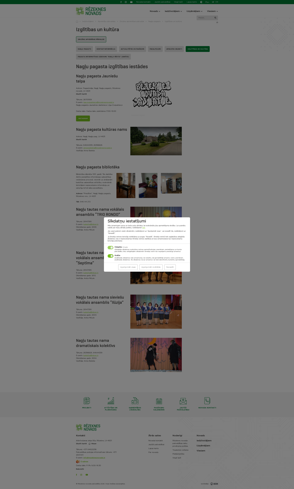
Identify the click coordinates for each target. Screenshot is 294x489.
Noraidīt (170, 267)
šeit (143, 228)
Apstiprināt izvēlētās (151, 267)
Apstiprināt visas (128, 267)
